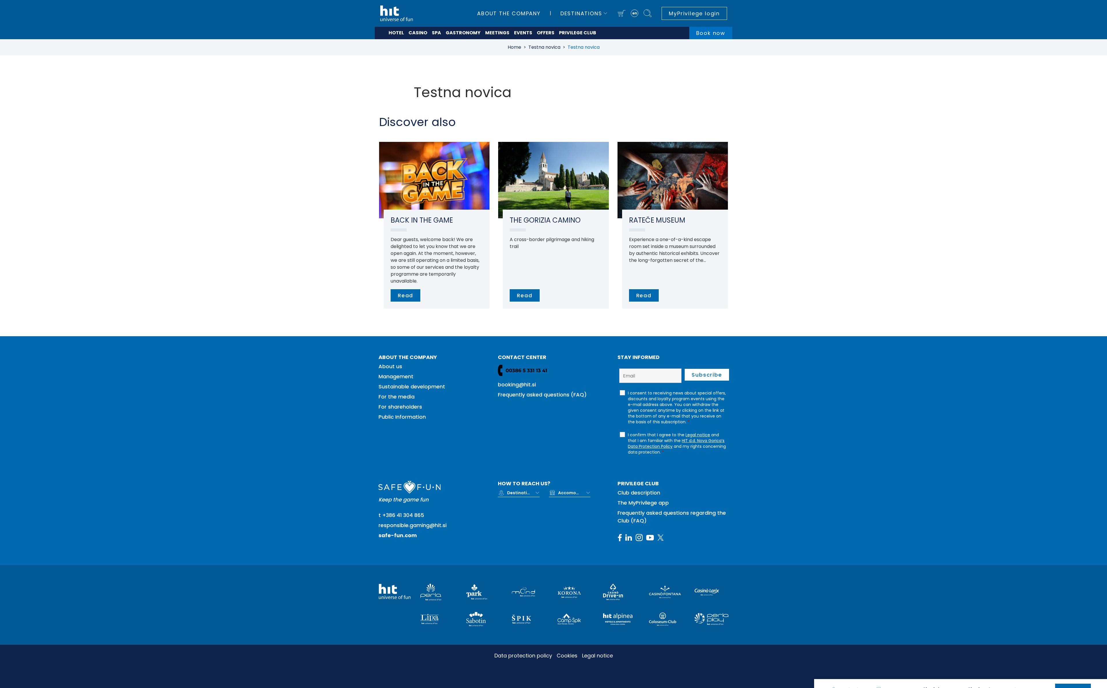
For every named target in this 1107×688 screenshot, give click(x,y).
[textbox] (518, 493)
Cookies (567, 655)
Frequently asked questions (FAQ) (542, 394)
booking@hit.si (517, 384)
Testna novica (544, 47)
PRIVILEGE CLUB (577, 32)
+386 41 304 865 (403, 515)
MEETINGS (497, 32)
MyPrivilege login (694, 13)
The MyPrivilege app (643, 502)
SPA (436, 32)
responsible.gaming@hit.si (413, 525)
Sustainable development (412, 386)
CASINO (417, 32)
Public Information (402, 416)
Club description (638, 492)
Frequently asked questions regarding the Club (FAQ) (671, 516)
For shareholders (400, 406)
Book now (710, 33)
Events (523, 32)
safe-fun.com (398, 535)
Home (514, 47)
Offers (545, 32)
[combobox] (523, 493)
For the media (397, 396)
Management (396, 376)
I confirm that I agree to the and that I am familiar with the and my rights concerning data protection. (677, 443)
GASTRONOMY (463, 32)
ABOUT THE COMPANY (509, 13)
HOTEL (396, 32)
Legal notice (597, 655)
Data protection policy (523, 655)
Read (405, 295)
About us (390, 366)
